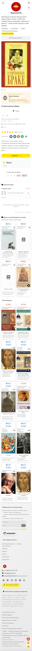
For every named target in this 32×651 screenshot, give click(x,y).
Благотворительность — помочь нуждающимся (11, 545)
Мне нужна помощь (12, 585)
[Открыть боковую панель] (29, 3)
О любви (23, 597)
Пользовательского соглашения (11, 646)
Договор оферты (7, 615)
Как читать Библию (6, 601)
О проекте (5, 626)
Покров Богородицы (7, 604)
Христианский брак (6, 599)
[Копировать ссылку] (26, 136)
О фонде (4, 548)
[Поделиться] (14, 175)
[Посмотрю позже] (13, 223)
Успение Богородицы (18, 604)
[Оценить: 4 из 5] (10, 132)
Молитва (4, 597)
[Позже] (7, 115)
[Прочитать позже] (11, 175)
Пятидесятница (14, 606)
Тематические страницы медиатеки (16, 591)
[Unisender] (9, 533)
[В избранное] (3, 115)
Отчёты (4, 554)
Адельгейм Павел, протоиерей (10, 119)
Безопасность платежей (9, 620)
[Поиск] (29, 8)
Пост (26, 595)
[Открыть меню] (3, 3)
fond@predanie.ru (10, 573)
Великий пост (20, 595)
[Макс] (11, 580)
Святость (17, 597)
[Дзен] (15, 580)
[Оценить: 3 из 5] (7, 132)
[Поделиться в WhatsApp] (22, 136)
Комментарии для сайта (23, 212)
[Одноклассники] (24, 580)
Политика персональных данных (12, 628)
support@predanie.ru (15, 576)
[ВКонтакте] (3, 580)
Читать (17, 111)
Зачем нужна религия (17, 601)
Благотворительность (10, 540)
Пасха (14, 595)
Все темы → (22, 606)
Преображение (5, 606)
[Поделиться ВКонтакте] (11, 136)
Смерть (24, 599)
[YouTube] (20, 580)
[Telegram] (7, 580)
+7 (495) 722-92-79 (10, 570)
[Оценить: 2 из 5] (5, 132)
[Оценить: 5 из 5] (12, 132)
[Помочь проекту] (28, 639)
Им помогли (5, 557)
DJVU (25, 175)
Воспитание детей (16, 599)
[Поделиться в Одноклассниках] (18, 136)
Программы (5, 559)
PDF (20, 175)
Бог (13, 597)
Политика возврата (8, 623)
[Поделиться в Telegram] (14, 136)
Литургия (9, 597)
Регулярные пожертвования (10, 617)
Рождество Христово (7, 595)
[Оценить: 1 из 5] (2, 132)
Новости (4, 551)
